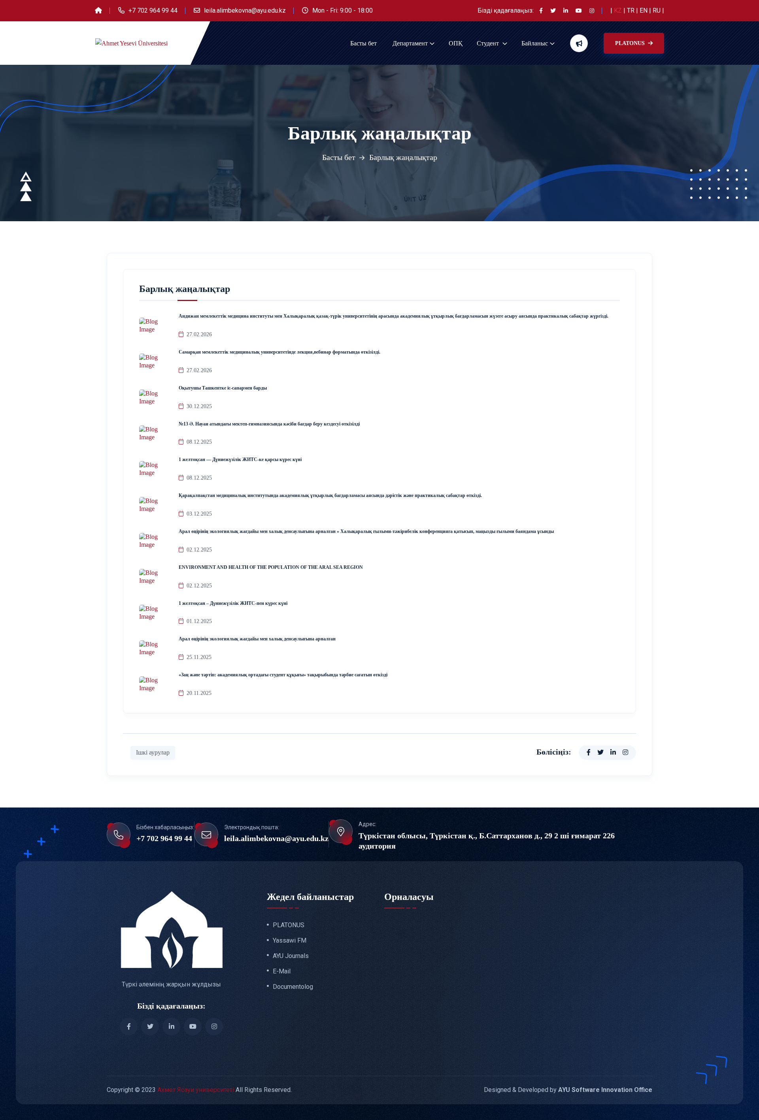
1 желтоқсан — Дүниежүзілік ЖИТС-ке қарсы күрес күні (240, 459)
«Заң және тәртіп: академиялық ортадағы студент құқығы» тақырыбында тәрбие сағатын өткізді (283, 675)
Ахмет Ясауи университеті (195, 1090)
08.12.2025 (199, 442)
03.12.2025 (199, 514)
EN (644, 10)
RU (657, 10)
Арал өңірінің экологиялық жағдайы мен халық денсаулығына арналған (257, 639)
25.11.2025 (199, 657)
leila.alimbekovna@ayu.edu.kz (245, 10)
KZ (618, 10)
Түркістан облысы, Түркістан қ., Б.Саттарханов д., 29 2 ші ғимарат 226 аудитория (487, 840)
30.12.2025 (199, 406)
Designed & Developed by (568, 1090)
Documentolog (293, 986)
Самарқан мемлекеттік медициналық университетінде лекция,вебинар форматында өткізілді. (279, 352)
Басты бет (363, 43)
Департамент (410, 43)
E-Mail (282, 971)
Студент (488, 43)
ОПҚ (456, 43)
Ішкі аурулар (153, 752)
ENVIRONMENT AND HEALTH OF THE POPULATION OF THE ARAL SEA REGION (271, 567)
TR (631, 10)
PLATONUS (630, 43)
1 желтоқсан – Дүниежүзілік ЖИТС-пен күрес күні (233, 603)
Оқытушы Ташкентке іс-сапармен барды (223, 388)
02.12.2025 (199, 550)
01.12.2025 (199, 621)
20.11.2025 (199, 693)
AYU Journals (291, 956)
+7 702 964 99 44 (152, 10)
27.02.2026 (199, 334)
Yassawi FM (289, 940)
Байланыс (534, 43)
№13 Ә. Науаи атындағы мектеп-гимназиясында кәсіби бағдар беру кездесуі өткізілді (269, 424)
